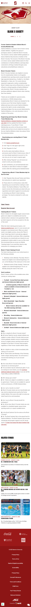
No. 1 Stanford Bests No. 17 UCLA (9, 462)
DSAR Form (15, 586)
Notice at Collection (15, 595)
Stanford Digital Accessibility (16, 563)
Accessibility (16, 567)
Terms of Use (15, 559)
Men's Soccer (4, 487)
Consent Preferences (15, 577)
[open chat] (28, 604)
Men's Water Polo (6, 516)
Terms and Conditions (15, 581)
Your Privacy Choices (15, 590)
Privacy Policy (16, 554)
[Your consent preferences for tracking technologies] (2, 604)
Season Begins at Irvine (7, 518)
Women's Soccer (5, 460)
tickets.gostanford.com (12, 143)
